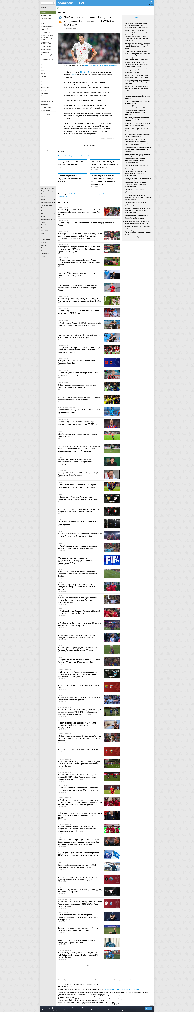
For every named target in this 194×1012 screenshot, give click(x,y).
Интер (53, 158)
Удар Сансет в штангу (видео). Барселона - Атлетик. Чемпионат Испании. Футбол (136, 191)
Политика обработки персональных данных (136, 980)
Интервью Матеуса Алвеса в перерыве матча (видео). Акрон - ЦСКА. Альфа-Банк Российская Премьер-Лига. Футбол (137, 45)
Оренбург (43, 134)
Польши (74, 75)
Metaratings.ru (109, 138)
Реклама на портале (88, 980)
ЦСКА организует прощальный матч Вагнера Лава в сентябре (137, 135)
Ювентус (48, 180)
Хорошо (148, 1009)
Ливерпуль (43, 164)
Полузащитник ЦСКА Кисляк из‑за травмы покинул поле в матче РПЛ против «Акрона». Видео (136, 64)
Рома (48, 175)
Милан (43, 169)
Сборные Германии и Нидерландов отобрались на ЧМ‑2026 (71, 179)
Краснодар (43, 128)
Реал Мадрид (43, 175)
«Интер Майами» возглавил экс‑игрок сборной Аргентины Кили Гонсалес (137, 155)
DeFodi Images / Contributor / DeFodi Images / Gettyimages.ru (100, 65)
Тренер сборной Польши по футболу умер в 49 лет (70, 163)
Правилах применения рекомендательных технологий (121, 989)
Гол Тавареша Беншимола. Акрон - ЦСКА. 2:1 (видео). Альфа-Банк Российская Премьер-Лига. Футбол (136, 25)
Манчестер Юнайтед (53, 164)
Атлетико (48, 153)
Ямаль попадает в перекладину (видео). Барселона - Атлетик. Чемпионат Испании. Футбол (135, 204)
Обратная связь (68, 980)
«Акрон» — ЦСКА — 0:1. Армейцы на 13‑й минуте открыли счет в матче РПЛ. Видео (138, 88)
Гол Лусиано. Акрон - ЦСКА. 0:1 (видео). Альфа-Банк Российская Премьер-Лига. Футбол (137, 82)
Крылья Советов (48, 128)
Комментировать (89, 145)
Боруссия (48, 158)
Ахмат (48, 117)
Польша (60, 156)
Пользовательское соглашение (104, 980)
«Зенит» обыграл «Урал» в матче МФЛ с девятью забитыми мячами (138, 124)
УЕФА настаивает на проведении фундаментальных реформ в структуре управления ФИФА (138, 197)
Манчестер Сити (48, 164)
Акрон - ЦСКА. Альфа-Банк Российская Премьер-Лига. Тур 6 (138, 102)
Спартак (48, 139)
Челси (53, 175)
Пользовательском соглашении (129, 1008)
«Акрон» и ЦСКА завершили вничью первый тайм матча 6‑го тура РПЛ (137, 59)
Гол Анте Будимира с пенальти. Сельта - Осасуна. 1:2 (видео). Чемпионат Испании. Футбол (138, 210)
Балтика (53, 117)
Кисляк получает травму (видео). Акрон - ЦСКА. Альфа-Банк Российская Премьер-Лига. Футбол (138, 53)
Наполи (48, 169)
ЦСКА (48, 145)
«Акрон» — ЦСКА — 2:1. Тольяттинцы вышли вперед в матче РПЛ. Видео (137, 31)
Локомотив (53, 128)
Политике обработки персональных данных (104, 1008)
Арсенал (43, 153)
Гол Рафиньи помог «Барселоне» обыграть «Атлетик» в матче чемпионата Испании (135, 160)
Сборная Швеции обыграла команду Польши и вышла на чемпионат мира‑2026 (104, 164)
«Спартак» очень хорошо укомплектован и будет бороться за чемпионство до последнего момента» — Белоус (138, 95)
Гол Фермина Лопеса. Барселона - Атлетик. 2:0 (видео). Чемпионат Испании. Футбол (136, 184)
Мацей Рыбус (85, 72)
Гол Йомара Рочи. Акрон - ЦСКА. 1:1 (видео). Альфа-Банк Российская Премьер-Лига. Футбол (136, 70)
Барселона (43, 158)
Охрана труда (118, 980)
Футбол (43, 12)
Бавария (53, 153)
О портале (77, 980)
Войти (151, 4)
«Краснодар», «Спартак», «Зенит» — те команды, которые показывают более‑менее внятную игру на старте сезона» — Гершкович (137, 142)
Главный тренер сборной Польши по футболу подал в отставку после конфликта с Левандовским (104, 180)
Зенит (53, 123)
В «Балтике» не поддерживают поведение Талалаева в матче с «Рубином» (135, 112)
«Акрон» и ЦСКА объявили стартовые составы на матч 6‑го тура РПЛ (137, 107)
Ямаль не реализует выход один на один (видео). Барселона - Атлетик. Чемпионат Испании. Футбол (136, 217)
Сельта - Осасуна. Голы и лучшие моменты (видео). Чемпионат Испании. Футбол (136, 173)
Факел (53, 139)
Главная (43, 7)
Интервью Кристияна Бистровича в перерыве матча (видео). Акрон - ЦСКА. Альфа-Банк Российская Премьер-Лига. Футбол (138, 37)
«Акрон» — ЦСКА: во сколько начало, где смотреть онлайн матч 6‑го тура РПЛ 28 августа (137, 130)
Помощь (60, 980)
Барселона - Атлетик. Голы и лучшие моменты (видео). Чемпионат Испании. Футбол (137, 167)
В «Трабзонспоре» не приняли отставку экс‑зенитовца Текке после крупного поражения (138, 149)
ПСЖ (53, 169)
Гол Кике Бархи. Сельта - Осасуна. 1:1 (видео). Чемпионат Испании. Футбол (137, 222)
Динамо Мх (43, 123)
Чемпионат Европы (87, 156)
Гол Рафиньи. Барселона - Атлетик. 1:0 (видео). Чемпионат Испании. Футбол (137, 227)
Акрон (43, 117)
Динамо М (48, 123)
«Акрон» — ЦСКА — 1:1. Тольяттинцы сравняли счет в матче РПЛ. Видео (136, 76)
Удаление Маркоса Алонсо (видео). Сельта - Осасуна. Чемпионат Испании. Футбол (138, 232)
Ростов (48, 134)
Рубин (43, 139)
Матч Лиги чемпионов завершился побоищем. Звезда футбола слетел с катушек (137, 119)
